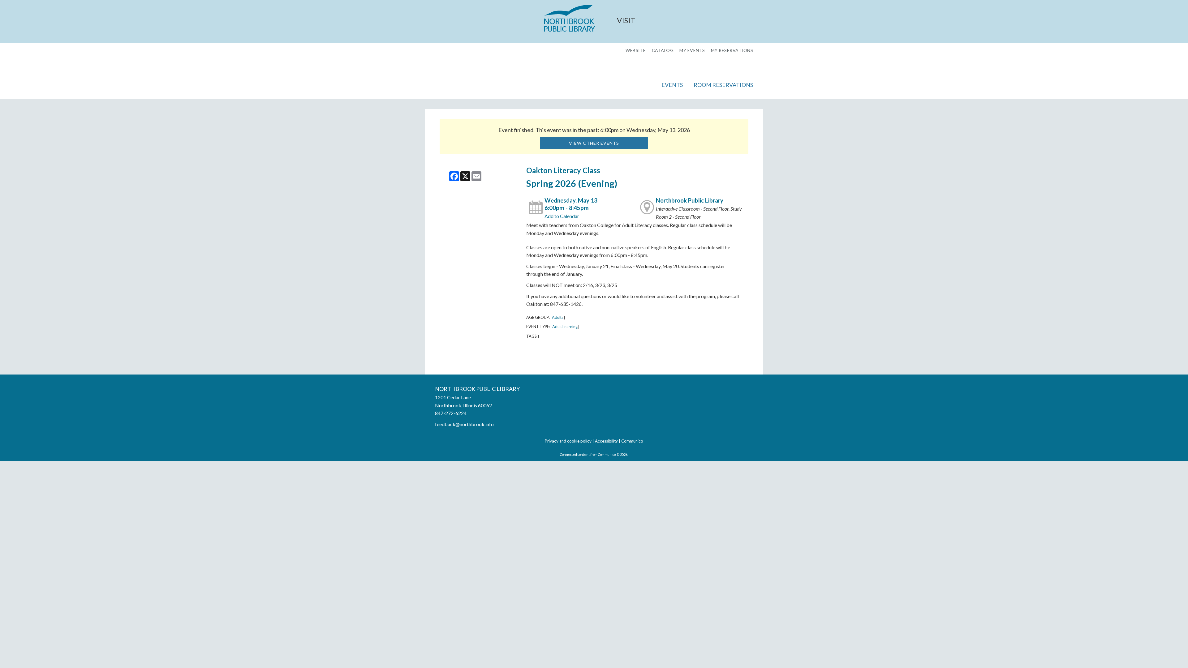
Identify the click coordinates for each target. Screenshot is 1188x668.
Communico (632, 441)
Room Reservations (723, 85)
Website (636, 50)
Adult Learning (565, 326)
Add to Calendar (561, 216)
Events (672, 85)
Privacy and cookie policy (568, 441)
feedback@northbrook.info (464, 424)
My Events (692, 50)
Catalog (663, 50)
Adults (557, 317)
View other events (594, 143)
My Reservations (732, 50)
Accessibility (606, 441)
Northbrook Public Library (689, 200)
